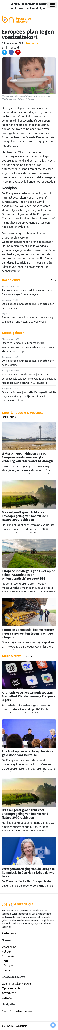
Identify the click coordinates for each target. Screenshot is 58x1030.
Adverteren (9, 992)
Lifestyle (7, 965)
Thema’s (7, 970)
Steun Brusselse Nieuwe (17, 1011)
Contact (7, 997)
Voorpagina (9, 946)
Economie (8, 956)
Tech (5, 960)
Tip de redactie (11, 988)
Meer (53, 280)
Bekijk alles (9, 416)
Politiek (6, 951)
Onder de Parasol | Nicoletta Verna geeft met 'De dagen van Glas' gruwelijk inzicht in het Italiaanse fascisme (29, 396)
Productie (31, 43)
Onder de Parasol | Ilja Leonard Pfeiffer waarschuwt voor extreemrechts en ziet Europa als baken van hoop (28, 347)
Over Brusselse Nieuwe (16, 983)
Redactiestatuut (12, 933)
